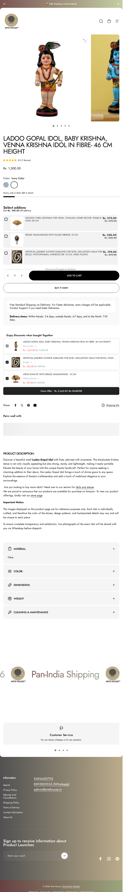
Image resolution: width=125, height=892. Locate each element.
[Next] (118, 4)
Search (6, 785)
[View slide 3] (63, 750)
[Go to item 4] (65, 126)
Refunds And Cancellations (9, 796)
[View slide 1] (55, 750)
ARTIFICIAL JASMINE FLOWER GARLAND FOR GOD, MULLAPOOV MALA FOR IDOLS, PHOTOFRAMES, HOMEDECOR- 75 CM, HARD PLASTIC (63, 253)
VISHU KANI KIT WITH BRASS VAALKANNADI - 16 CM (49, 374)
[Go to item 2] (61, 126)
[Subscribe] (64, 855)
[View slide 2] (59, 750)
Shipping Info (112, 405)
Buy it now (61, 288)
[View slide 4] (67, 750)
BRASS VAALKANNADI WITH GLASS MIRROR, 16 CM (51, 234)
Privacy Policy (10, 789)
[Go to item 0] (54, 126)
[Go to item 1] (57, 126)
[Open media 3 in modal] (84, 40)
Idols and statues (85, 487)
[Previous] (4, 4)
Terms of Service (11, 807)
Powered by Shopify (71, 886)
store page (36, 495)
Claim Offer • (61, 391)
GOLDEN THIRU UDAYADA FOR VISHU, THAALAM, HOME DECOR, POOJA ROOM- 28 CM (63, 219)
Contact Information (13, 812)
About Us (7, 817)
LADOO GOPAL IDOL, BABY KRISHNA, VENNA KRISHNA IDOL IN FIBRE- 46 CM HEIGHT (67, 341)
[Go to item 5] (69, 126)
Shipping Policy (11, 802)
